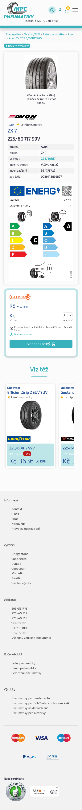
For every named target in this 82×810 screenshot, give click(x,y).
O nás (15, 514)
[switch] (53, 792)
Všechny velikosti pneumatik (31, 637)
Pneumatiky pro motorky (28, 713)
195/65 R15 (19, 623)
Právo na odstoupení (25, 528)
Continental (19, 558)
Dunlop (16, 563)
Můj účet (60, 10)
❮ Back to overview (17, 45)
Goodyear (18, 568)
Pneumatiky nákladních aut (29, 708)
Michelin (17, 573)
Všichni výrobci (21, 583)
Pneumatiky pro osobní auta (30, 698)
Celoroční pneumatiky (26, 673)
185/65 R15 (19, 633)
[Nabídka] (57, 788)
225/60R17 (48, 158)
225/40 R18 (19, 618)
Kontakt (16, 509)
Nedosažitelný (38, 344)
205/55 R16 (19, 608)
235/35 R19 (19, 628)
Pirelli (15, 578)
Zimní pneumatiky (23, 668)
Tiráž (14, 518)
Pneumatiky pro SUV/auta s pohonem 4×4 (40, 703)
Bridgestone (19, 553)
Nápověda (18, 523)
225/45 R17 (19, 613)
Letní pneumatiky (23, 663)
